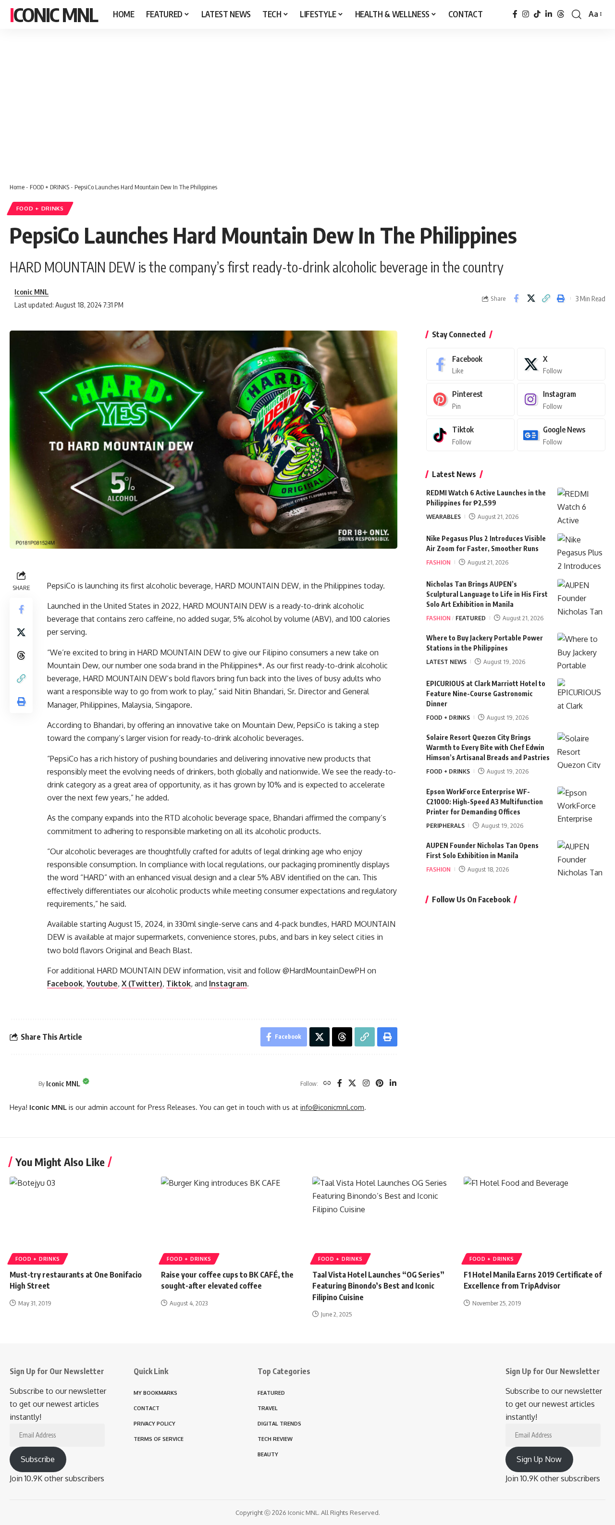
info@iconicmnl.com (332, 1107)
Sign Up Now (539, 1459)
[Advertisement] (307, 101)
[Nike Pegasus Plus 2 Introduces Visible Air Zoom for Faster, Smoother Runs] (581, 551)
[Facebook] (515, 14)
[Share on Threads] (21, 655)
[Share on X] (531, 298)
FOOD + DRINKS (49, 187)
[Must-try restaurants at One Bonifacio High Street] (80, 1219)
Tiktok (178, 983)
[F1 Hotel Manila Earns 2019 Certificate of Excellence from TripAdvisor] (534, 1219)
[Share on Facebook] (516, 298)
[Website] (327, 1084)
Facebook (65, 983)
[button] (576, 14)
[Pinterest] (379, 1084)
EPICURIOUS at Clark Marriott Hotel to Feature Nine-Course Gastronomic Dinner (485, 693)
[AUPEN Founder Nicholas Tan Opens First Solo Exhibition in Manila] (581, 858)
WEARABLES (443, 516)
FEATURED (470, 618)
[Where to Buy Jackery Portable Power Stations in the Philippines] (581, 651)
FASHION (438, 562)
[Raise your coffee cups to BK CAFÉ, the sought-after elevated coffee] (232, 1219)
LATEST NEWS (446, 661)
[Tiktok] (470, 435)
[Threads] (560, 14)
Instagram (228, 983)
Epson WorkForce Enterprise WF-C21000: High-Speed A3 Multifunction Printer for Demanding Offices (484, 801)
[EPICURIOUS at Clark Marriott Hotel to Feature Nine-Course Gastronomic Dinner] (581, 696)
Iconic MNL (54, 14)
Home (17, 187)
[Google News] (561, 435)
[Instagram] (525, 14)
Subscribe (38, 1459)
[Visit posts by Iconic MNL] (22, 1083)
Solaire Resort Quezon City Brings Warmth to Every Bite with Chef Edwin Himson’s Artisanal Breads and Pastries (488, 747)
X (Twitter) (142, 983)
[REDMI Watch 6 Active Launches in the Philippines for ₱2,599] (581, 506)
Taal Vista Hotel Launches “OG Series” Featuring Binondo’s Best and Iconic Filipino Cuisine (378, 1286)
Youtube (102, 983)
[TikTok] (537, 14)
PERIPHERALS (445, 825)
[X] (352, 1084)
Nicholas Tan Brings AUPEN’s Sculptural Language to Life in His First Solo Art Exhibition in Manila (487, 594)
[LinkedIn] (548, 14)
